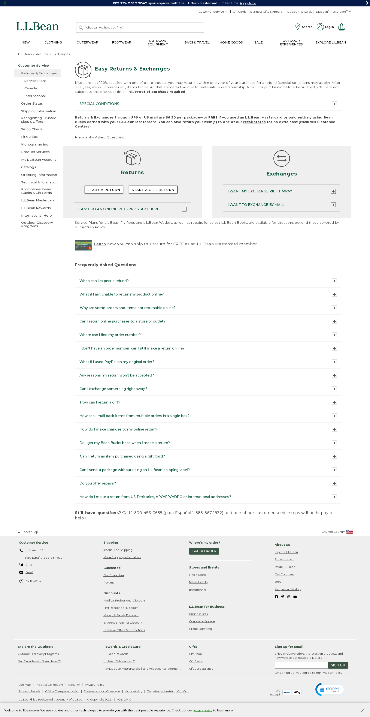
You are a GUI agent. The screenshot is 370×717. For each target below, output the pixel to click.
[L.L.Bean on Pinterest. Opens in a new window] (282, 596)
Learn (100, 244)
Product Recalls (29, 691)
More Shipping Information (122, 557)
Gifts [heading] (193, 647)
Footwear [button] (121, 42)
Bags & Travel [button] (197, 42)
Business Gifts (198, 614)
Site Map (24, 684)
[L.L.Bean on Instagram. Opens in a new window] (289, 596)
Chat (28, 564)
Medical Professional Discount (124, 600)
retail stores (254, 122)
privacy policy (202, 710)
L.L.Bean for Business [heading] (207, 607)
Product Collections (49, 684)
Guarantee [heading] (112, 568)
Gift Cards (239, 11)
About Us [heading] (282, 545)
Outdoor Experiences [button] (291, 42)
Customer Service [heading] (33, 542)
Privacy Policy (332, 672)
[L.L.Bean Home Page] (38, 27)
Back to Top (29, 532)
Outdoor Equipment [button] (158, 42)
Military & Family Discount (121, 615)
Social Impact (284, 559)
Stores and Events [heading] (204, 567)
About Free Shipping (117, 550)
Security (74, 684)
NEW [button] (26, 42)
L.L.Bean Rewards (299, 11)
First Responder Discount (121, 607)
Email (29, 572)
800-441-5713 (34, 550)
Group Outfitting (200, 628)
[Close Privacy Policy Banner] (363, 710)
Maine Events (198, 582)
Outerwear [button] (87, 42)
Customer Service (211, 11)
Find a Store (197, 574)
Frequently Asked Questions (99, 137)
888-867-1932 (53, 557)
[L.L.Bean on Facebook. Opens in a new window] (276, 596)
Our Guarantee (113, 575)
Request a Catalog (288, 589)
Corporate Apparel (202, 621)
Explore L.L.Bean (286, 552)
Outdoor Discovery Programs (38, 654)
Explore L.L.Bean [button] (330, 42)
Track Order (204, 551)
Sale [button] (259, 42)
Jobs (278, 581)
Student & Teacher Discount (122, 622)
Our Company (284, 574)
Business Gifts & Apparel (266, 11)
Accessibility (133, 691)
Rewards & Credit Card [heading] (121, 647)
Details (317, 657)
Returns (108, 582)
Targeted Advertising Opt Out (168, 691)
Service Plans (86, 222)
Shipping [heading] (110, 542)
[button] (330, 689)
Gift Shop (195, 654)
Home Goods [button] (231, 42)
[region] (185, 3)
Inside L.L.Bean (285, 566)
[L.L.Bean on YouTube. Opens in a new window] (295, 596)
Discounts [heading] (111, 593)
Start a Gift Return (153, 190)
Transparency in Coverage (102, 691)
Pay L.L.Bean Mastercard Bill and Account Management (142, 668)
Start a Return (104, 190)
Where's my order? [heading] (204, 542)
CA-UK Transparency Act (62, 691)
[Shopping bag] (343, 26)
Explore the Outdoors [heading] (35, 647)
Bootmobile (197, 589)
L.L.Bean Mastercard (264, 117)
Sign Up (338, 665)
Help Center (34, 580)
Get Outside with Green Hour (39, 661)
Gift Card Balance (201, 668)
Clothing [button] (53, 42)
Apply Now (248, 3)
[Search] (81, 27)
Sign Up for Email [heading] (289, 647)
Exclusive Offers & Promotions (124, 630)
